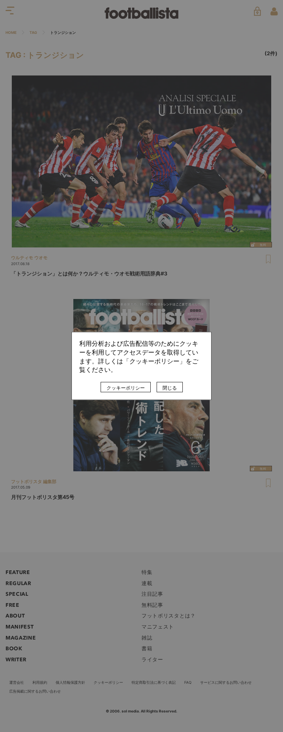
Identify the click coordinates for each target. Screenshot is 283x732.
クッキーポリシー (125, 388)
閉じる (170, 388)
